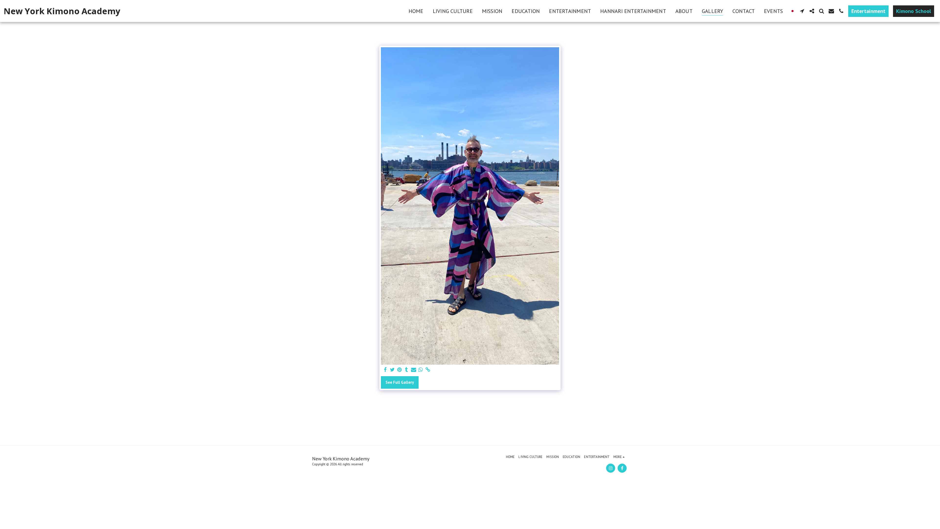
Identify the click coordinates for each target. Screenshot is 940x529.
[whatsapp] (420, 370)
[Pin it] (399, 370)
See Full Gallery (400, 382)
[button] (802, 11)
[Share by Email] (413, 370)
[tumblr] (406, 370)
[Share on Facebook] (385, 370)
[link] (427, 370)
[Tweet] (392, 370)
